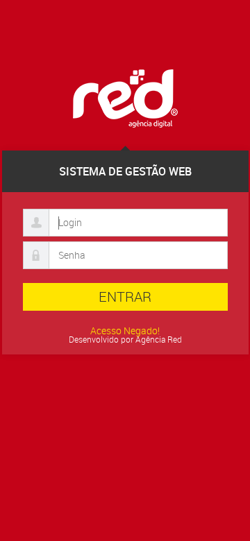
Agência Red (158, 339)
